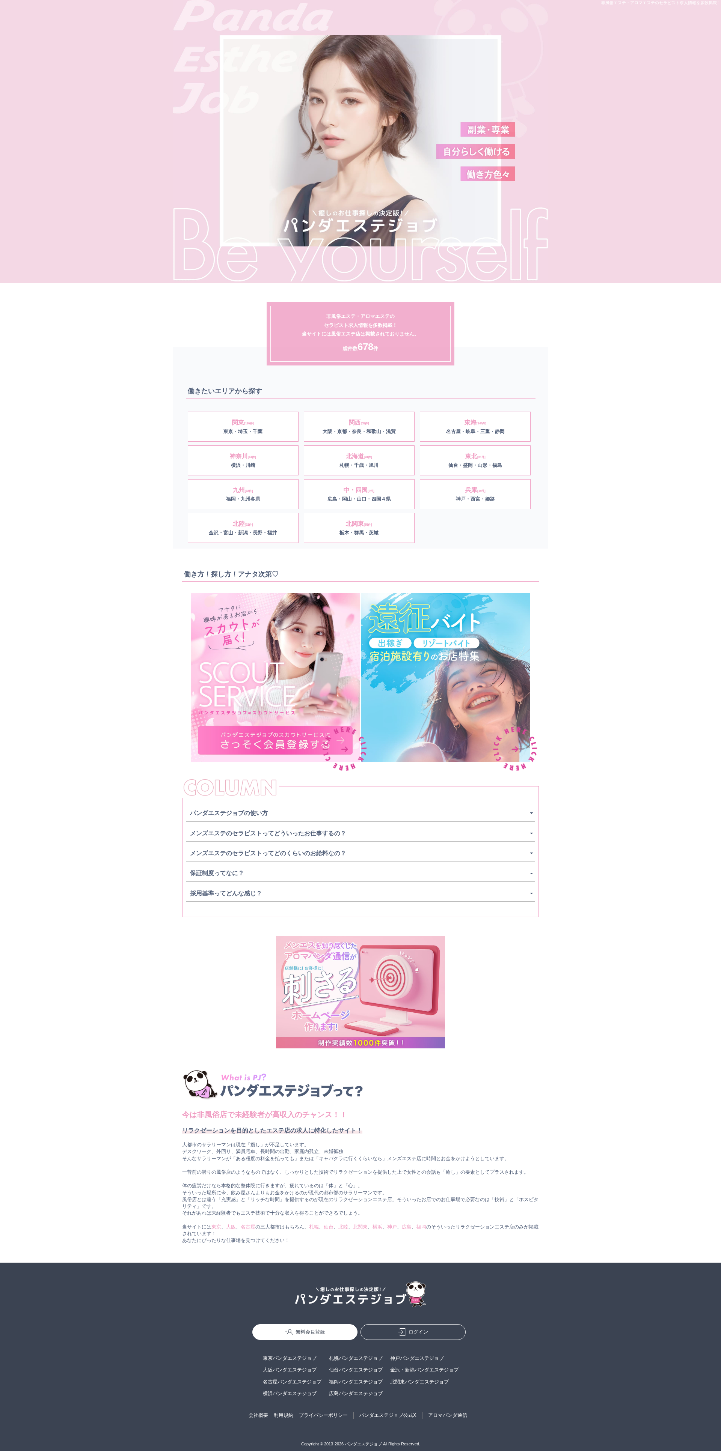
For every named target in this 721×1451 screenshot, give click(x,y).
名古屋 (248, 1227)
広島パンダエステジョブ (356, 1393)
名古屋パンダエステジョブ (292, 1382)
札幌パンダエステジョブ (356, 1358)
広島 (407, 1227)
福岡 (421, 1227)
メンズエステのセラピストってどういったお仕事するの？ (268, 833)
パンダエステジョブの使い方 (229, 813)
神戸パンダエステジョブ (417, 1358)
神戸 (392, 1227)
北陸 (343, 1227)
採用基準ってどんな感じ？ (226, 893)
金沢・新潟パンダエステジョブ (424, 1370)
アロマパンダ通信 (447, 1415)
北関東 (360, 1227)
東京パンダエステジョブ (290, 1358)
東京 (216, 1227)
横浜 (377, 1227)
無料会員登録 (310, 1332)
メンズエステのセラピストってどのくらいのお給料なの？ (268, 853)
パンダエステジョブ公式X (387, 1415)
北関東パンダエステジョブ (419, 1382)
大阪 (231, 1227)
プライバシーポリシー (323, 1415)
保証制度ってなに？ (217, 873)
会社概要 (258, 1415)
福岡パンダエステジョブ (356, 1382)
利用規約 (283, 1415)
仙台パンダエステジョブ (356, 1370)
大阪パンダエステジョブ (290, 1370)
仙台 (328, 1227)
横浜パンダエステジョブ (290, 1393)
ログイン (418, 1332)
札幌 (314, 1227)
